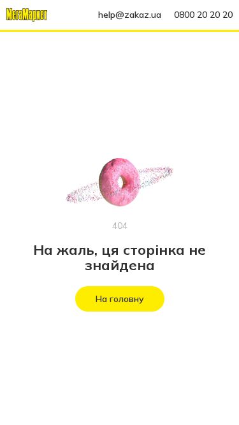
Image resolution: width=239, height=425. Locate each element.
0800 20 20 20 (203, 14)
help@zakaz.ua (129, 14)
